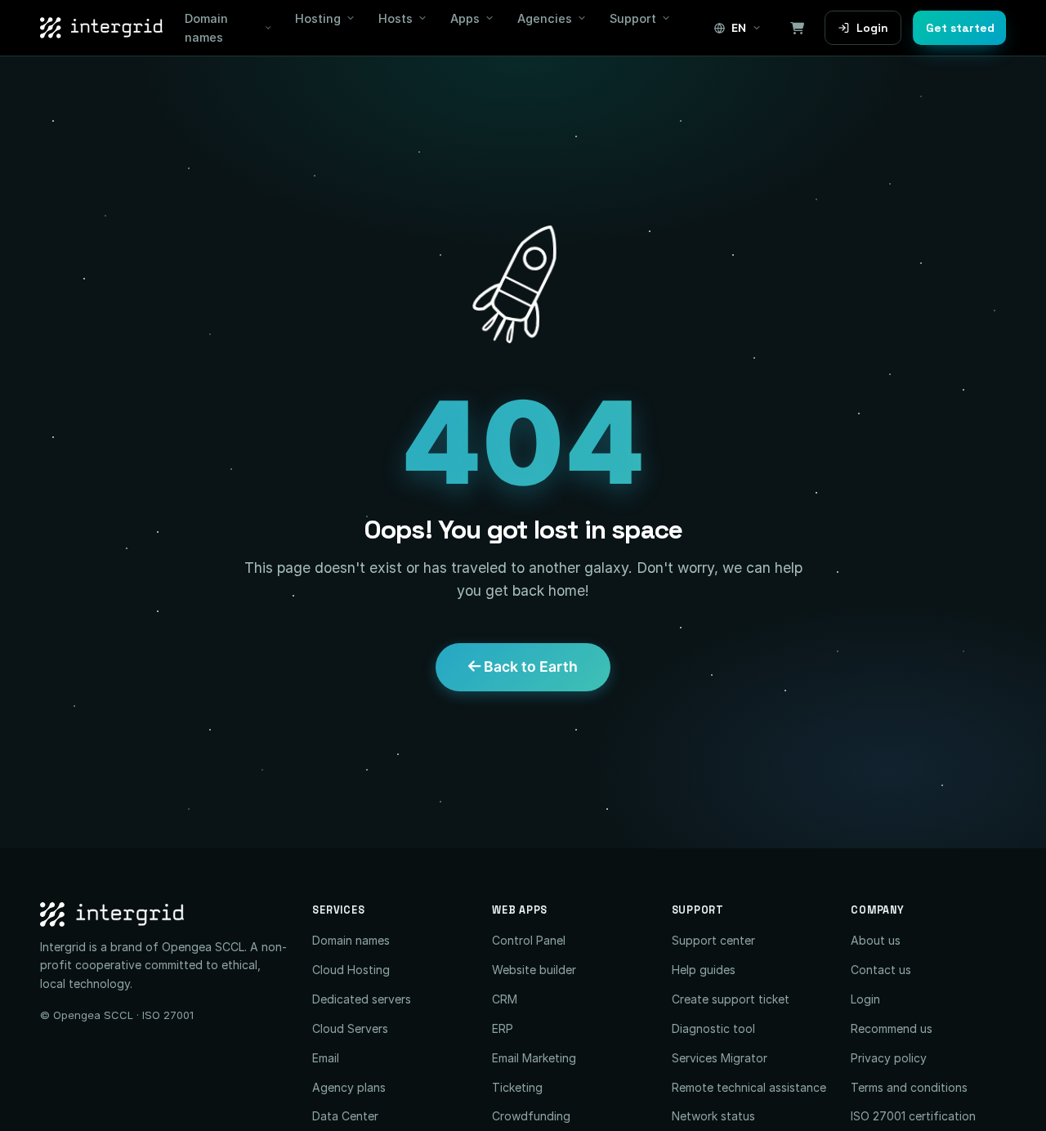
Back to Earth (529, 666)
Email (325, 1058)
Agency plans (349, 1087)
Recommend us (891, 1028)
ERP (502, 1028)
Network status (713, 1116)
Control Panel (528, 940)
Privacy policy (889, 1058)
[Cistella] (796, 27)
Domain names (206, 27)
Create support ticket (730, 999)
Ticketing (517, 1087)
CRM (504, 999)
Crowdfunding (531, 1116)
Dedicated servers (361, 999)
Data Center (345, 1116)
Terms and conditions (909, 1087)
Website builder (534, 970)
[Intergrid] (164, 914)
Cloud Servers (350, 1028)
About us (876, 940)
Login (872, 27)
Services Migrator (719, 1058)
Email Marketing (534, 1058)
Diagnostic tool (713, 1028)
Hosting (318, 18)
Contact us (881, 970)
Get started (960, 27)
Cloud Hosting (351, 970)
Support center (713, 940)
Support (633, 18)
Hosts (395, 18)
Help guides (703, 970)
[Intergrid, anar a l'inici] (101, 27)
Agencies (544, 18)
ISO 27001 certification (913, 1116)
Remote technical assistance (749, 1087)
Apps (465, 18)
